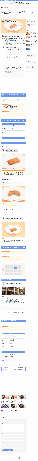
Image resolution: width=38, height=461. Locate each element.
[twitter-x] (34, 0)
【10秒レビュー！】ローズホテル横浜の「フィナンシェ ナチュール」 (13, 67)
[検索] (36, 0)
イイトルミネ (34, 56)
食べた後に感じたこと (8, 72)
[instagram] (35, 0)
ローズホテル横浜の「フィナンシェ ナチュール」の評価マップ (13, 73)
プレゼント (11, 360)
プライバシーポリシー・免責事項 (16, 458)
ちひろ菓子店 (28, 55)
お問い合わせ (25, 458)
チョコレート (28, 60)
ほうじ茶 (34, 55)
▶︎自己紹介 (20, 36)
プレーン (3, 360)
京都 (27, 67)
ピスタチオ (35, 62)
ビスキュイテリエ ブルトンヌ (30, 62)
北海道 (33, 67)
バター (32, 61)
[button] (3, 364)
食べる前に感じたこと (8, 70)
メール (3, 436)
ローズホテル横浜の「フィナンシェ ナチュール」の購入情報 (12, 68)
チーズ (31, 60)
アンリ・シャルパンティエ (30, 56)
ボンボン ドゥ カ (28, 66)
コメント (3, 423)
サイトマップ (22, 458)
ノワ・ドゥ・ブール (29, 61)
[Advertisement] (13, 85)
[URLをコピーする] (24, 364)
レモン (35, 66)
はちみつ (31, 55)
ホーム (11, 458)
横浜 (19, 360)
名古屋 (35, 67)
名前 (3, 433)
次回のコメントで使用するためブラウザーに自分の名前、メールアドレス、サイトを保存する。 (13, 442)
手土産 (17, 360)
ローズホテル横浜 (11, 40)
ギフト (6, 360)
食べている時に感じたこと (9, 71)
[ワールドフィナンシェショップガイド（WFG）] (19, 3)
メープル (32, 66)
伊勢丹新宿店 (30, 67)
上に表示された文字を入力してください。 (7, 445)
